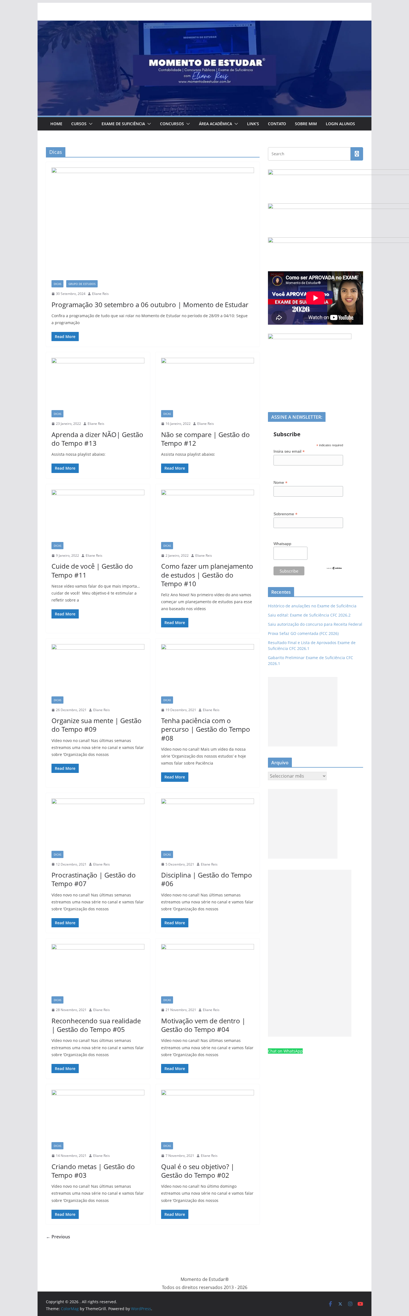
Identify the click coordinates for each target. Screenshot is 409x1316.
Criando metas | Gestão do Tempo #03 (93, 1171)
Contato (277, 123)
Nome (280, 482)
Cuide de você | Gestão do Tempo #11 (92, 570)
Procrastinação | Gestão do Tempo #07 (93, 879)
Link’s (253, 123)
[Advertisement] (302, 711)
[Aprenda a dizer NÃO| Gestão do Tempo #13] (97, 384)
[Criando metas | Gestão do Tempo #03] (97, 1116)
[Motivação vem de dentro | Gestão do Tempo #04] (207, 970)
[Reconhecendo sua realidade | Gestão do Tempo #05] (97, 970)
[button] (90, 124)
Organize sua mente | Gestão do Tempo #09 (96, 725)
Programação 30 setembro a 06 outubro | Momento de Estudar (149, 304)
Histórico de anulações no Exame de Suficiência (312, 605)
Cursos (79, 123)
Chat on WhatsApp (285, 1051)
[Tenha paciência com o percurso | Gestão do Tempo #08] (207, 670)
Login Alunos (340, 123)
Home (56, 123)
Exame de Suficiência (123, 123)
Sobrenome (285, 514)
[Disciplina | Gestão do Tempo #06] (207, 825)
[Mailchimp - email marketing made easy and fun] (334, 570)
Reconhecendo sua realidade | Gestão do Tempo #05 (96, 1025)
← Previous (58, 1237)
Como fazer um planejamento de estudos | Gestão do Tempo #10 (207, 574)
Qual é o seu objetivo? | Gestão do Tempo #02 (197, 1171)
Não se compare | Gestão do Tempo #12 (205, 439)
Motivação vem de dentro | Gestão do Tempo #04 (203, 1025)
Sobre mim (306, 123)
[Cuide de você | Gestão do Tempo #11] (97, 516)
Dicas (57, 284)
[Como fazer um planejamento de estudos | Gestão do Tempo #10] (207, 516)
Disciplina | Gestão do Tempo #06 (206, 879)
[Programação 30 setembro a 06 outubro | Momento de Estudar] (152, 223)
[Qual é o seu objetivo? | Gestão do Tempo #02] (207, 1116)
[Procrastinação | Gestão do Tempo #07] (97, 825)
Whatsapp (282, 543)
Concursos (172, 123)
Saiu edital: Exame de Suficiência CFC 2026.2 (309, 615)
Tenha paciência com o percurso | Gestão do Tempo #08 (205, 729)
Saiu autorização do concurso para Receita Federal (315, 624)
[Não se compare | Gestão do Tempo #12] (207, 384)
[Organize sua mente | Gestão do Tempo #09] (97, 670)
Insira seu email (289, 451)
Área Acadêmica (215, 123)
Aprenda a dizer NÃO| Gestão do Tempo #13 (97, 439)
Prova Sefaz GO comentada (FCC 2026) (303, 633)
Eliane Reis (100, 293)
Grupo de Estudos (81, 284)
